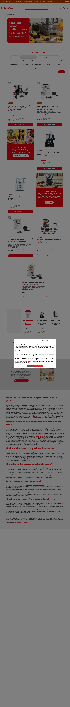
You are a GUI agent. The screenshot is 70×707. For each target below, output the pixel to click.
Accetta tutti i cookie (38, 365)
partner (29, 344)
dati (19, 347)
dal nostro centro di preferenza (27, 361)
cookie (28, 362)
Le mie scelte (30, 365)
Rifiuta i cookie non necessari (48, 340)
